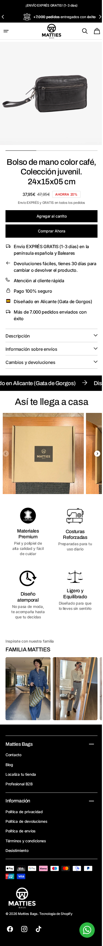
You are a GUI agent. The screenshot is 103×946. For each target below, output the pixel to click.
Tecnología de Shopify (55, 917)
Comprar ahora (49, 231)
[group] (43, 453)
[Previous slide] (3, 17)
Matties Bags (28, 917)
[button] (6, 31)
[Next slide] (100, 17)
